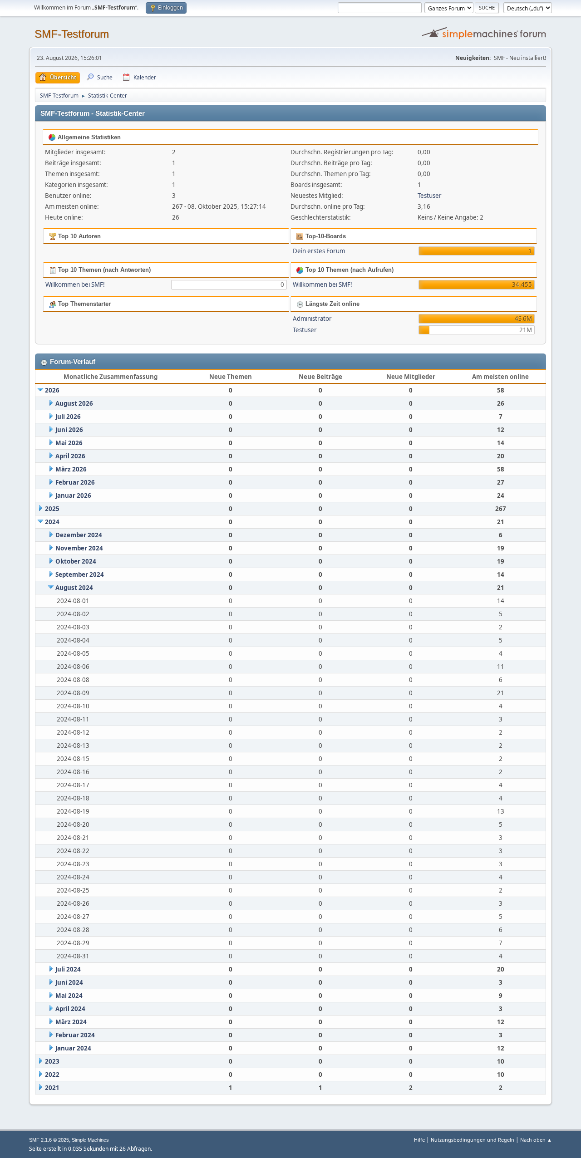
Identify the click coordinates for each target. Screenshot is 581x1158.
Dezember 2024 (78, 535)
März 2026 (71, 469)
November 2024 (79, 548)
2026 (52, 390)
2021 (52, 1088)
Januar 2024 (73, 1048)
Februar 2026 (75, 482)
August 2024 (74, 588)
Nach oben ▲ (536, 1139)
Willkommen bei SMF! (75, 284)
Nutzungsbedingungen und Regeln (472, 1139)
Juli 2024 (68, 969)
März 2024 (71, 1022)
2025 (52, 509)
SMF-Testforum (71, 34)
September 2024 (79, 574)
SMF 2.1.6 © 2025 (49, 1140)
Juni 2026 (69, 430)
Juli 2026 (68, 416)
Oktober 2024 (75, 561)
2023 (52, 1061)
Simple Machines (90, 1140)
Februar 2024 (75, 1035)
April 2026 (70, 456)
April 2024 (70, 1009)
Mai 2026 (69, 443)
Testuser (430, 195)
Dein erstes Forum (319, 251)
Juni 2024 (69, 982)
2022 (52, 1074)
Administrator (312, 318)
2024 (52, 522)
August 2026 (74, 403)
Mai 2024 (69, 995)
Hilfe (419, 1139)
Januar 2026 (73, 495)
